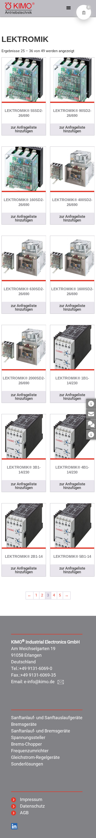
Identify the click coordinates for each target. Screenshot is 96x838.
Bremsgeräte (24, 724)
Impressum (29, 799)
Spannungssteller (28, 737)
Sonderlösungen (27, 763)
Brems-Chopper (26, 744)
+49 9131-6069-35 (38, 675)
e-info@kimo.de (41, 681)
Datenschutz (30, 806)
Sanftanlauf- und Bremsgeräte (40, 730)
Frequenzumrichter (29, 750)
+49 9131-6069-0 (35, 668)
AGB (22, 812)
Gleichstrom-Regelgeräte (35, 757)
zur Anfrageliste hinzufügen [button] (24, 129)
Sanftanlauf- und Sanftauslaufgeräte (46, 717)
